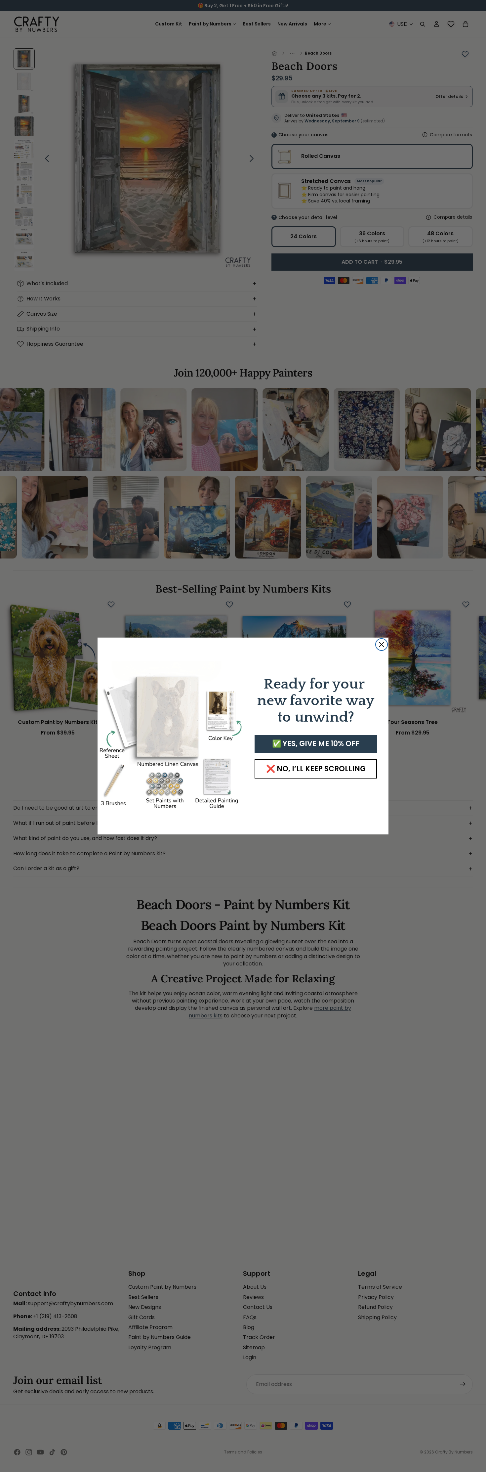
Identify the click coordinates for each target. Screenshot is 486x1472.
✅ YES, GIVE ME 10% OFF (315, 743)
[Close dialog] (381, 644)
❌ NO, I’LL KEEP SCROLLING (316, 769)
